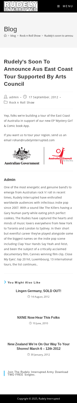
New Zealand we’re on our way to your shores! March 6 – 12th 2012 (39, 346)
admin (14, 97)
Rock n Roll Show (21, 102)
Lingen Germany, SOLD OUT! (38, 291)
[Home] (5, 35)
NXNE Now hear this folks (38, 317)
